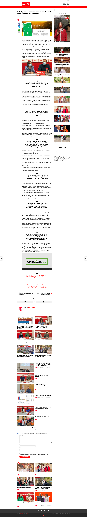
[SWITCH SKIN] (66, 7)
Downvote (44, 302)
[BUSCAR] (67, 7)
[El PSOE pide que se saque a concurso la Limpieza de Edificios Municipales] (43, 320)
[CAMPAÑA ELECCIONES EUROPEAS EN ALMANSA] (25, 421)
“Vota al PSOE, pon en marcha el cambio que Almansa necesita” (62, 55)
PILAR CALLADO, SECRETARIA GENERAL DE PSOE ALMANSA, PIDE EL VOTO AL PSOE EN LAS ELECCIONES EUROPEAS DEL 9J (43, 407)
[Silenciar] (49, 269)
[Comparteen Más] (19, 32)
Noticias (24, 339)
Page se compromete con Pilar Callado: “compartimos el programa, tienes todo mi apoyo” (62, 133)
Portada (27, 339)
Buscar (69, 10)
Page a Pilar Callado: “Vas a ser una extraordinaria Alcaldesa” (62, 123)
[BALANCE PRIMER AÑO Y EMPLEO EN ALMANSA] (25, 378)
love (27, 513)
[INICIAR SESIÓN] (69, 7)
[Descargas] (25, 467)
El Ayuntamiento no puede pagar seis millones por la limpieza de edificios (43, 356)
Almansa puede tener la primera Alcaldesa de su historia (62, 65)
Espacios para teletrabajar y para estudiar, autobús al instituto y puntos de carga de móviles (62, 104)
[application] (37, 261)
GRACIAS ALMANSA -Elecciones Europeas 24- (43, 395)
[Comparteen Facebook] (19, 24)
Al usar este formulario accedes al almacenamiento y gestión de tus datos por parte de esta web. (33, 454)
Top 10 (68, 4)
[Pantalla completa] (50, 269)
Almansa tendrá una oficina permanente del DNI (43, 473)
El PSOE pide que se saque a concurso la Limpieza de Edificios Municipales (42, 327)
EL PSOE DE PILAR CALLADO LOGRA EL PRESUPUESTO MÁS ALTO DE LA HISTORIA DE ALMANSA (61, 162)
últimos (64, 4)
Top (19, 463)
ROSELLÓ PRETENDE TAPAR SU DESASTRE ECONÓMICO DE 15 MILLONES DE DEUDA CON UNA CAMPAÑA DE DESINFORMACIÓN (43, 364)
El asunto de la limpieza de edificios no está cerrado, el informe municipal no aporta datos (25, 341)
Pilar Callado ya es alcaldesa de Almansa (24, 487)
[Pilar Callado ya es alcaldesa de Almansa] (25, 481)
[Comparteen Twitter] (19, 27)
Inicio (53, 513)
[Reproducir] (22, 269)
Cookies (60, 513)
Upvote (25, 302)
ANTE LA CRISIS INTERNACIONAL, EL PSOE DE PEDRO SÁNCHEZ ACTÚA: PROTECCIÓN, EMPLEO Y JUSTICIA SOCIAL (61, 159)
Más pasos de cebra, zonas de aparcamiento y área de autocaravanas (62, 143)
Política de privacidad (65, 513)
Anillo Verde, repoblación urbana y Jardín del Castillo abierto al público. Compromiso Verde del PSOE (62, 85)
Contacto (56, 513)
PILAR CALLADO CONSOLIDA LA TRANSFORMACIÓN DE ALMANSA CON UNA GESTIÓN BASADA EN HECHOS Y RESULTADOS (61, 151)
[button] (37, 261)
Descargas (19, 473)
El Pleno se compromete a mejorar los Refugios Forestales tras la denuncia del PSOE (43, 488)
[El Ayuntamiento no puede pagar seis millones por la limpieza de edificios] (43, 349)
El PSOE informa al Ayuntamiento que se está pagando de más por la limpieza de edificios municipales (37, 286)
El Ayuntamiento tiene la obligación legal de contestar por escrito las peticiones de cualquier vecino (25, 504)
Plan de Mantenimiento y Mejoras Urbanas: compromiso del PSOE (62, 95)
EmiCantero (21, 513)
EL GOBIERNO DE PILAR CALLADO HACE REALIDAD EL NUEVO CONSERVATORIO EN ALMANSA (61, 154)
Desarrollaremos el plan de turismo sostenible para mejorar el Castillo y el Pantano (62, 75)
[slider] (61, 41)
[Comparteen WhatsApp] (19, 30)
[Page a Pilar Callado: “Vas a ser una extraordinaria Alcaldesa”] (62, 118)
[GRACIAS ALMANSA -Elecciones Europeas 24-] (25, 399)
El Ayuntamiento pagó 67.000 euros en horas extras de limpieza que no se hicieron (37, 277)
